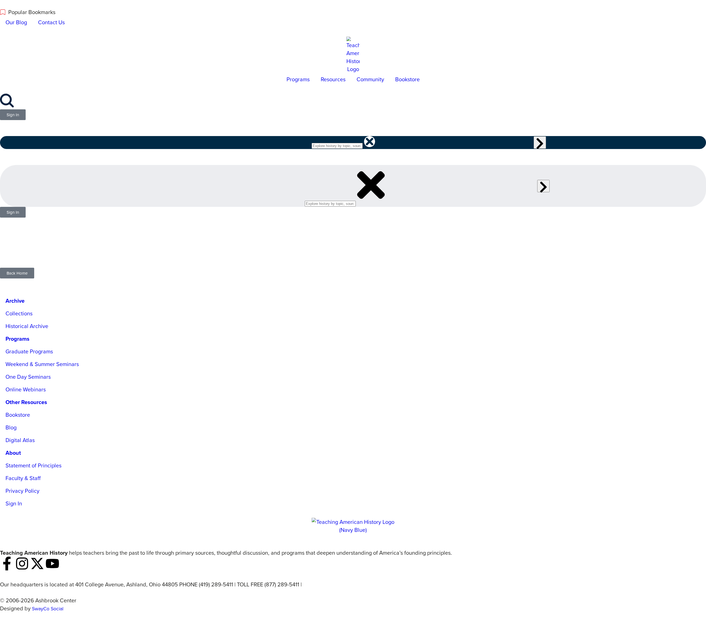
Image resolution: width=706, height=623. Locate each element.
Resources (333, 79)
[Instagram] (22, 563)
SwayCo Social (47, 608)
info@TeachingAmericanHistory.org (345, 584)
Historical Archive (27, 326)
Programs (298, 79)
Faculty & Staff (23, 478)
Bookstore (407, 79)
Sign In (14, 503)
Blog (11, 427)
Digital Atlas (20, 440)
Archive (15, 301)
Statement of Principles (33, 465)
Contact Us (51, 22)
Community (370, 79)
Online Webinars (26, 389)
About (13, 453)
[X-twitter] (37, 563)
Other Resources (26, 402)
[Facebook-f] (7, 563)
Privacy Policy (22, 491)
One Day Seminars (28, 377)
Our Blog (16, 22)
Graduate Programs (29, 351)
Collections (19, 313)
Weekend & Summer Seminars (42, 364)
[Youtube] (52, 563)
